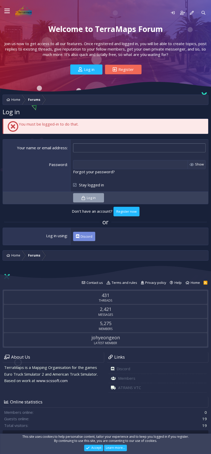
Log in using (56, 235)
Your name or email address (42, 147)
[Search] (203, 13)
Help (178, 282)
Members (126, 378)
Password (58, 164)
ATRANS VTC (129, 387)
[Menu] (7, 11)
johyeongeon (105, 337)
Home (195, 282)
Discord (123, 368)
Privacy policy (155, 282)
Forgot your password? (94, 171)
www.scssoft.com (52, 380)
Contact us (94, 282)
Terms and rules (124, 282)
